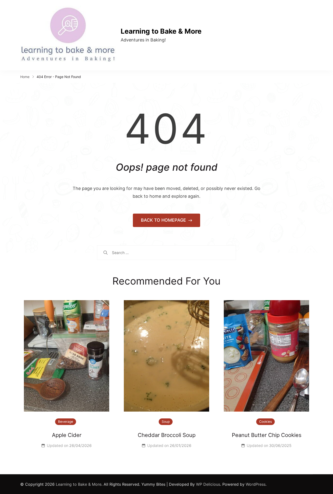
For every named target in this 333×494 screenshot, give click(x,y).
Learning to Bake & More (161, 31)
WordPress (255, 484)
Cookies (265, 422)
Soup (166, 422)
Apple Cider (66, 435)
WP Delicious (208, 484)
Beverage (65, 422)
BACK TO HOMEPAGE (164, 220)
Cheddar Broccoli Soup (167, 435)
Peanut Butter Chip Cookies (266, 435)
